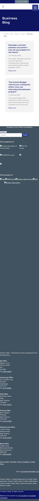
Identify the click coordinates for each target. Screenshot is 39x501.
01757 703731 (7, 405)
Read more (12, 71)
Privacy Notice (4, 462)
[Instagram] (6, 2)
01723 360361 (7, 388)
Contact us (3, 132)
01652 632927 (7, 454)
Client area (21, 2)
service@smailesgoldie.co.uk (30, 471)
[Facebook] (2, 2)
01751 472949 (7, 421)
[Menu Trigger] (35, 8)
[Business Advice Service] (24, 179)
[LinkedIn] (4, 2)
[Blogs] (13, 2)
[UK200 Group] (10, 179)
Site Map (13, 462)
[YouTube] (8, 2)
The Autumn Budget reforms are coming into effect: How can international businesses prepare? (19, 87)
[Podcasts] (11, 2)
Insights (22, 34)
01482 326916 (7, 371)
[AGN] (35, 179)
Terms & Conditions (23, 462)
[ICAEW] (2, 179)
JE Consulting (22, 496)
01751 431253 (7, 438)
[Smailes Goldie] (4, 6)
